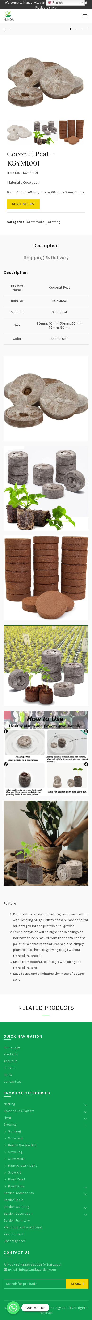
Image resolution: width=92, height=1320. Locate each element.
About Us (10, 1061)
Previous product (73, 29)
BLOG (8, 1075)
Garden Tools (13, 1200)
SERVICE (10, 1068)
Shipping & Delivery (46, 257)
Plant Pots (16, 1186)
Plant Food (16, 1179)
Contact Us (12, 1082)
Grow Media (35, 222)
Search (77, 1284)
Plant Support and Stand (23, 1227)
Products (11, 1054)
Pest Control (13, 1234)
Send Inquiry (23, 204)
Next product (85, 29)
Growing (54, 222)
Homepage (12, 1047)
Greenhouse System (19, 1111)
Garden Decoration (18, 1214)
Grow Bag (15, 1152)
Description (46, 245)
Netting (9, 1104)
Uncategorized (15, 1241)
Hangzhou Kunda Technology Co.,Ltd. (44, 1308)
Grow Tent (15, 1138)
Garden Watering (16, 1207)
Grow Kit (14, 1172)
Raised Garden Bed (22, 1145)
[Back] (7, 29)
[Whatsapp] (13, 1307)
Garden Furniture (17, 1220)
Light (7, 1118)
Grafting (14, 1131)
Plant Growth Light (22, 1166)
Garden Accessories (19, 1193)
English (57, 2)
